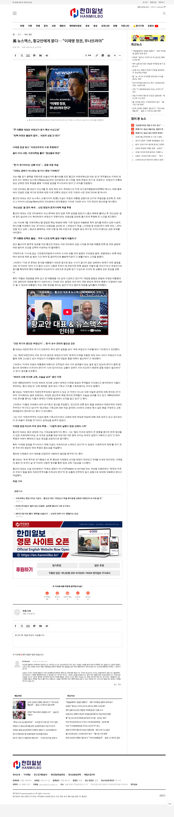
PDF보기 (162, 2)
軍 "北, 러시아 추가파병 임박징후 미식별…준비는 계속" (148, 77)
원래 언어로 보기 (143, 7)
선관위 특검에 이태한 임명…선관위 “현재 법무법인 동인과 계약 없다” (150, 148)
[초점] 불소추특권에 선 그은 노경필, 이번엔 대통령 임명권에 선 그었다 (150, 136)
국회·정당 (28, 34)
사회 (54, 25)
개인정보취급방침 (58, 774)
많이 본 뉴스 (138, 118)
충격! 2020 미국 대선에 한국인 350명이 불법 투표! (150, 144)
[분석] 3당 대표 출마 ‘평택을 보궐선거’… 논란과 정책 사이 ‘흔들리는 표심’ (47, 513)
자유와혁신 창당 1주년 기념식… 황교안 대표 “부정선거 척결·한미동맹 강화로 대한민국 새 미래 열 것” (59, 498)
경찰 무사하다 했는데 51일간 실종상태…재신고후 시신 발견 (148, 96)
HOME (14, 34)
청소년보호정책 (74, 774)
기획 (30, 25)
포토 (87, 25)
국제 (38, 25)
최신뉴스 (136, 44)
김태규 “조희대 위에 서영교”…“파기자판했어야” (150, 156)
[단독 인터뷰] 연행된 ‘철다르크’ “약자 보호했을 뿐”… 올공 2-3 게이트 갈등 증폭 (148, 109)
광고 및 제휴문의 (40, 774)
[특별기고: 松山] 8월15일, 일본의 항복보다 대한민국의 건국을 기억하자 (150, 129)
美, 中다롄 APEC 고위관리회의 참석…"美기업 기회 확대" (148, 103)
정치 (46, 25)
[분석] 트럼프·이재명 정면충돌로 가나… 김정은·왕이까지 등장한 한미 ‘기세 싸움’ (150, 140)
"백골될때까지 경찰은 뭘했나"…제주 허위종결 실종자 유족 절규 (149, 52)
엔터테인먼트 (75, 25)
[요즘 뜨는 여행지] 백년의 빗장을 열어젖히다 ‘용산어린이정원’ (148, 71)
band (28, 55)
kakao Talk (34, 55)
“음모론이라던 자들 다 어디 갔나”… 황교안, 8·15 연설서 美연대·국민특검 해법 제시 (150, 125)
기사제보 (26, 774)
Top (169, 804)
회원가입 (153, 2)
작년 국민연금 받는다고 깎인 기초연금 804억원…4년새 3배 (148, 84)
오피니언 (105, 25)
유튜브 (151, 25)
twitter (21, 55)
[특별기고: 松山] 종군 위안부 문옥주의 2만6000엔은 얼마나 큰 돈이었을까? (150, 133)
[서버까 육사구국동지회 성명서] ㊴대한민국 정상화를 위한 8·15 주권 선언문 (150, 159)
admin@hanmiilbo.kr (48, 784)
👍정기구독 (138, 25)
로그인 (145, 2)
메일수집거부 (89, 774)
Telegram (46, 55)
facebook (15, 55)
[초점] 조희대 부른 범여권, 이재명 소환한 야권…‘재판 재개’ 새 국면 (150, 152)
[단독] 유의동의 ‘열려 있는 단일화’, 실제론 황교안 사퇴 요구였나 (43, 506)
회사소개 (16, 774)
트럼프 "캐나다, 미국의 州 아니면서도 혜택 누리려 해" (148, 58)
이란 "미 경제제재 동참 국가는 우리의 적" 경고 (148, 90)
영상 (95, 25)
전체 (22, 25)
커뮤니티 (125, 25)
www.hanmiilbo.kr (28, 793)
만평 (115, 25)
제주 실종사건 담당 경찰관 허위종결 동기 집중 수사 (148, 64)
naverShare (40, 55)
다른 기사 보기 (28, 614)
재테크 (62, 25)
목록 (89, 55)
